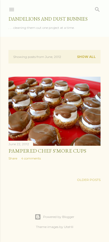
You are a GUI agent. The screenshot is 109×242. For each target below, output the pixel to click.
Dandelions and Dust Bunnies (48, 19)
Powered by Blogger (58, 217)
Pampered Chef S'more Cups (47, 150)
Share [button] (12, 158)
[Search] (97, 8)
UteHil (68, 227)
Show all (86, 57)
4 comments (31, 158)
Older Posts (89, 180)
